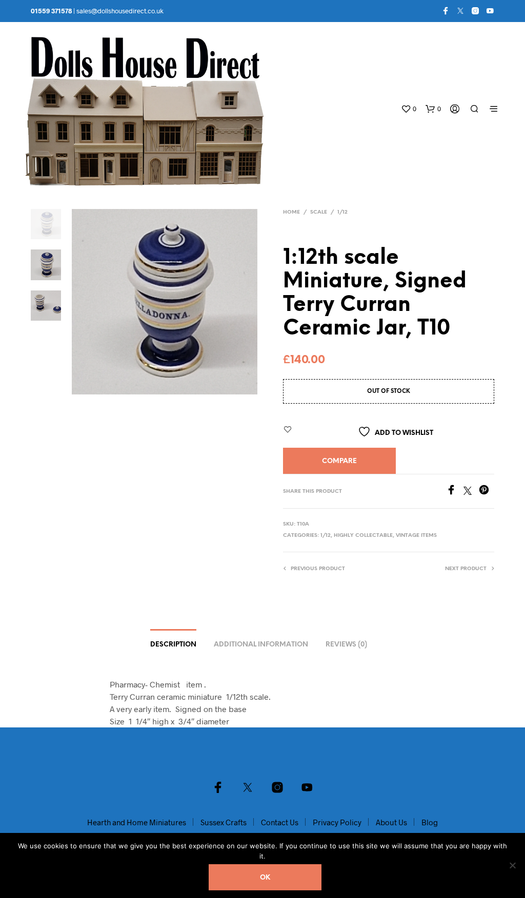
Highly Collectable (363, 535)
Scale (318, 212)
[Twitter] (460, 11)
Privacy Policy (337, 822)
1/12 (342, 212)
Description (173, 644)
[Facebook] (445, 11)
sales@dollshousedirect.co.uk (120, 11)
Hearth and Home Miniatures (136, 822)
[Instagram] (475, 11)
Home (291, 212)
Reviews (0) (346, 644)
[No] (512, 865)
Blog (429, 822)
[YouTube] (490, 11)
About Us (391, 822)
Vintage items (416, 535)
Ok (265, 877)
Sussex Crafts (223, 822)
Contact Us (279, 822)
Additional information (261, 644)
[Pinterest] (486, 491)
